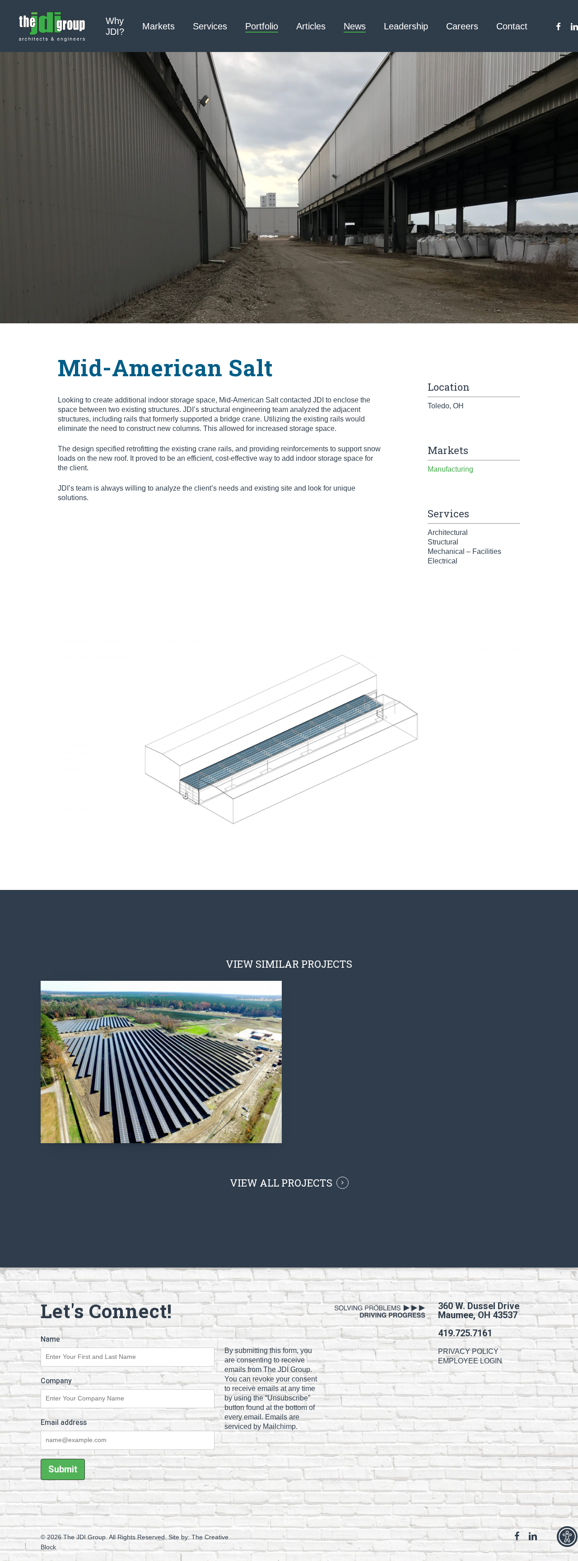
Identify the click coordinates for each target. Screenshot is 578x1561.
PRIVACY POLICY (468, 1351)
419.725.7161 (465, 1333)
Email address (64, 1422)
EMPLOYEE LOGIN (470, 1361)
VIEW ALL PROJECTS (281, 1183)
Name (50, 1339)
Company (56, 1381)
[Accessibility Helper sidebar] (567, 1536)
